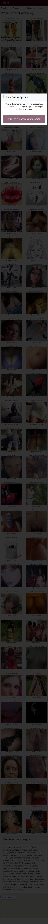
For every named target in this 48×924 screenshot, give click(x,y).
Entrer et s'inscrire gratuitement (24, 119)
